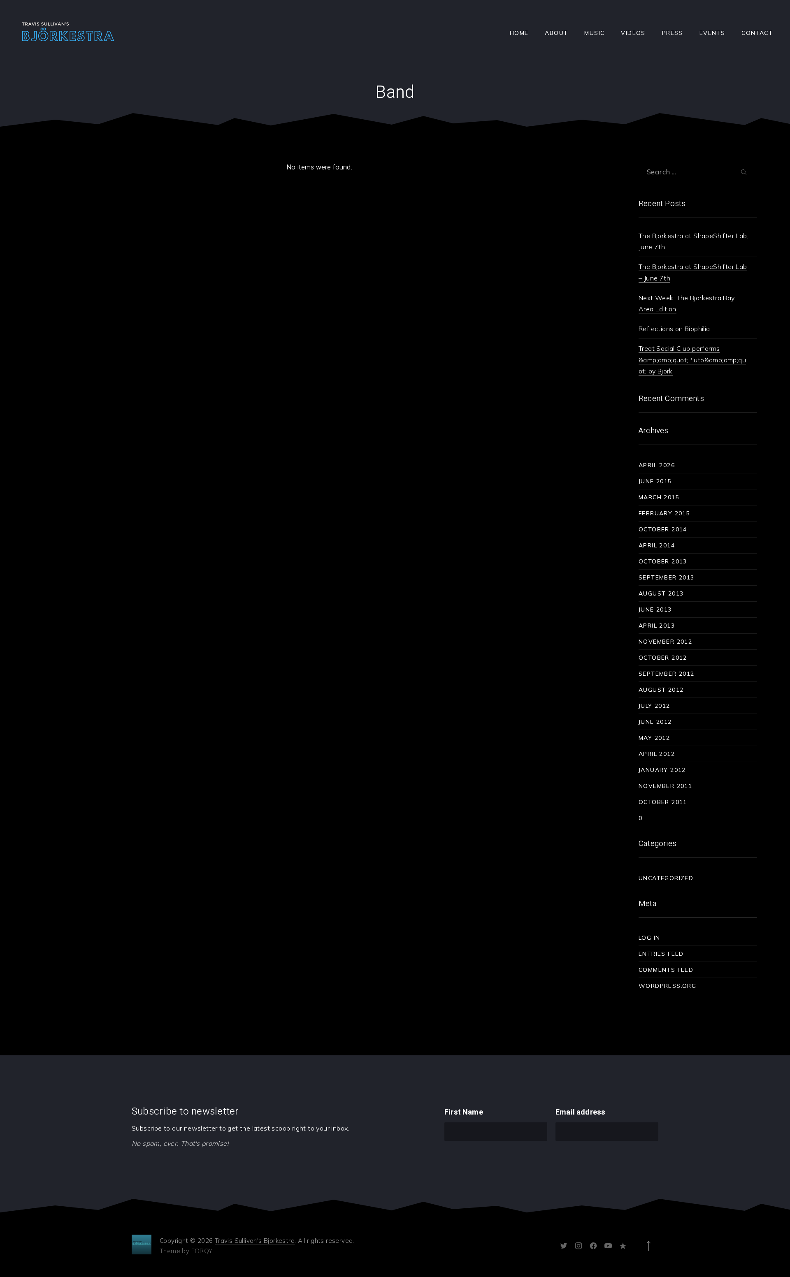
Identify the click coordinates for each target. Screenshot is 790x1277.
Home (519, 33)
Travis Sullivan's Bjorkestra (255, 1241)
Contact (757, 33)
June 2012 (655, 721)
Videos (633, 33)
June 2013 (655, 609)
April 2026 (657, 465)
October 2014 (663, 529)
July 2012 (654, 705)
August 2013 (661, 593)
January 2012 (662, 770)
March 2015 (659, 497)
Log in (649, 937)
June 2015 (655, 481)
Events (712, 33)
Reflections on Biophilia (674, 328)
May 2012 (654, 738)
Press (672, 33)
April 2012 (657, 754)
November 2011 (665, 786)
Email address (580, 1112)
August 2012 (661, 689)
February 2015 (664, 513)
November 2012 (665, 641)
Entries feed (661, 953)
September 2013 (667, 577)
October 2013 (663, 561)
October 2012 (663, 657)
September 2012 (667, 673)
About (556, 33)
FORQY (202, 1251)
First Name (463, 1112)
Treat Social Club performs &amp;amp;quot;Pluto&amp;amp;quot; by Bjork (692, 359)
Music (594, 33)
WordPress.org (667, 986)
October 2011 (663, 802)
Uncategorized (666, 878)
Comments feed (666, 969)
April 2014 (657, 545)
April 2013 (657, 625)
